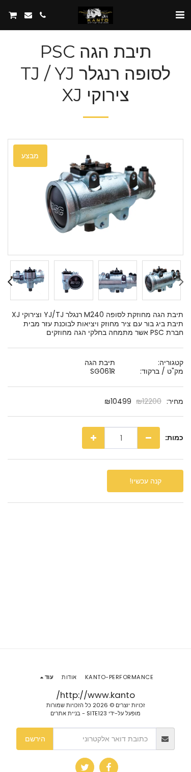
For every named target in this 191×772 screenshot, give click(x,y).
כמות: (174, 438)
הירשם (35, 739)
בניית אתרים (65, 713)
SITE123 (97, 713)
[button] (179, 15)
